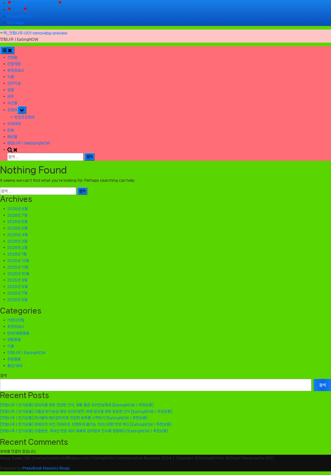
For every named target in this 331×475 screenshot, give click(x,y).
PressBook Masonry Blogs (46, 468)
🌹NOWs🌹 (17, 10)
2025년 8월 (17, 286)
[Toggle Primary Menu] (7, 50)
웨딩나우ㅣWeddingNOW (28, 143)
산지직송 (14, 83)
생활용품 (14, 339)
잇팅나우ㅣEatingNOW (19, 39)
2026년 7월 (17, 215)
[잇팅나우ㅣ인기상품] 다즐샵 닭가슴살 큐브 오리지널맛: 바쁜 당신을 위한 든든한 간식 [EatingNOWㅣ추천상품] (86, 411)
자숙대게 (14, 124)
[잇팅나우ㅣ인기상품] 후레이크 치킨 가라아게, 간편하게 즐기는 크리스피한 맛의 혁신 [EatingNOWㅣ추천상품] (85, 424)
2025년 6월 (17, 299)
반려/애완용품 (18, 333)
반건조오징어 (24, 117)
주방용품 (14, 359)
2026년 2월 (17, 247)
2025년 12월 (18, 260)
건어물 (12, 57)
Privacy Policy (19, 16)
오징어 (12, 110)
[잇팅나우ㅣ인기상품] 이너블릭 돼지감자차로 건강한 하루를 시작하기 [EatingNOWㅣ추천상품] (73, 418)
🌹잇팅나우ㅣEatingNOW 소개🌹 (34, 3)
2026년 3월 (17, 241)
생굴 (10, 90)
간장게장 (14, 64)
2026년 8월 (17, 209)
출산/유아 (15, 366)
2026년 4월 (17, 235)
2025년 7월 (17, 293)
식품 (10, 77)
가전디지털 (15, 320)
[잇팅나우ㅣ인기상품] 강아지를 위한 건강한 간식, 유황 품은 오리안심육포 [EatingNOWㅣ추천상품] (77, 405)
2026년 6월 (17, 221)
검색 (3, 376)
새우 (10, 96)
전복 (10, 130)
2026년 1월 (17, 254)
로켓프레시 (15, 70)
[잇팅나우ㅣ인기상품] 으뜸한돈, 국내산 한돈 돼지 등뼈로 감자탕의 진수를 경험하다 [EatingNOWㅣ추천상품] (84, 431)
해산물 (12, 137)
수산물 (12, 103)
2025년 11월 (17, 267)
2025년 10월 (18, 274)
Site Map (15, 23)
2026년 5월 (17, 228)
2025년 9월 (17, 280)
